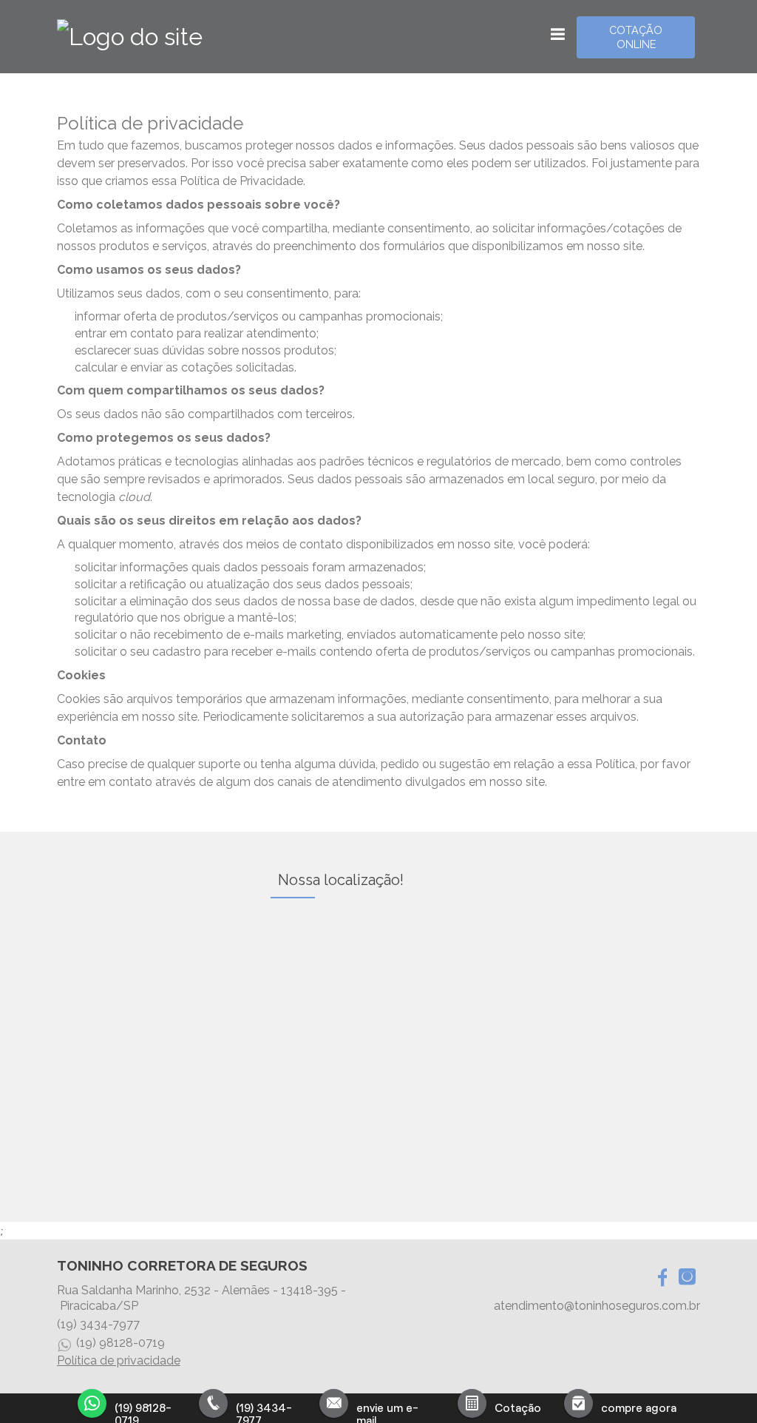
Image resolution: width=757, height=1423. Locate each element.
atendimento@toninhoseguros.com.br (597, 1306)
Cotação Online (635, 37)
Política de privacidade (118, 1360)
